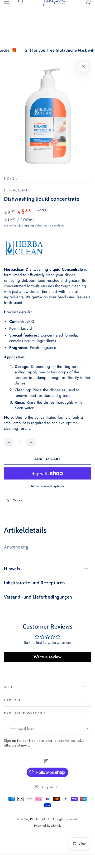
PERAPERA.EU (40, 819)
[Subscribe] (88, 729)
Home (9, 178)
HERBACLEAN (15, 190)
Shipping (28, 226)
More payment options (47, 486)
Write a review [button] (47, 657)
